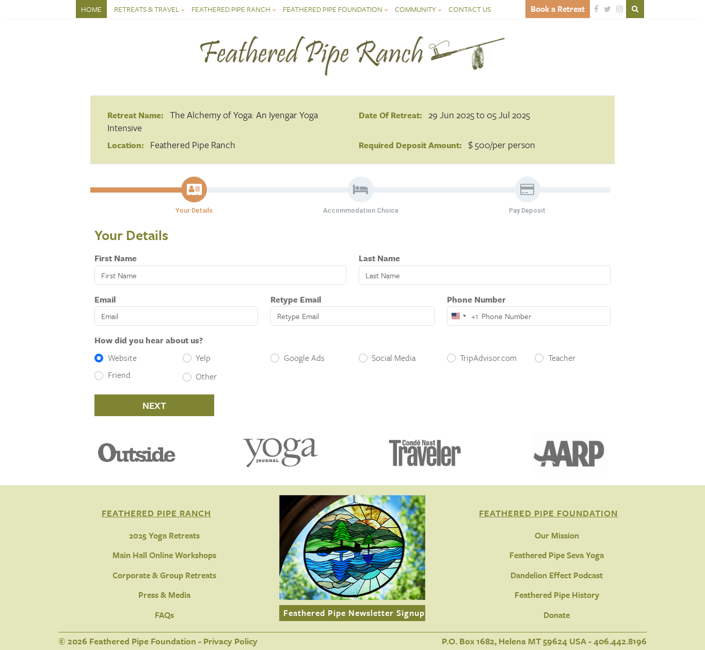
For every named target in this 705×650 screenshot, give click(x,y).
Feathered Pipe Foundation (332, 9)
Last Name (379, 258)
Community (415, 9)
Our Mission (557, 535)
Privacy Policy (230, 641)
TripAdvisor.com (488, 358)
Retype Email (295, 299)
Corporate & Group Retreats (164, 575)
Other (206, 376)
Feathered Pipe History (557, 595)
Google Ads (304, 358)
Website (122, 358)
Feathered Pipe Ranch (230, 9)
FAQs (164, 615)
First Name (115, 258)
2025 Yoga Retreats (164, 535)
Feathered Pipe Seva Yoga (556, 555)
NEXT (154, 405)
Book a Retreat (558, 9)
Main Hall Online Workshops (164, 555)
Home (91, 9)
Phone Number (476, 299)
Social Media (393, 358)
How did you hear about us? (148, 340)
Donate (556, 615)
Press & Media (164, 595)
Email (105, 299)
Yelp (203, 358)
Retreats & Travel (146, 9)
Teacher (561, 358)
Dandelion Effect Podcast (556, 575)
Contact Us (469, 9)
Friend (119, 375)
